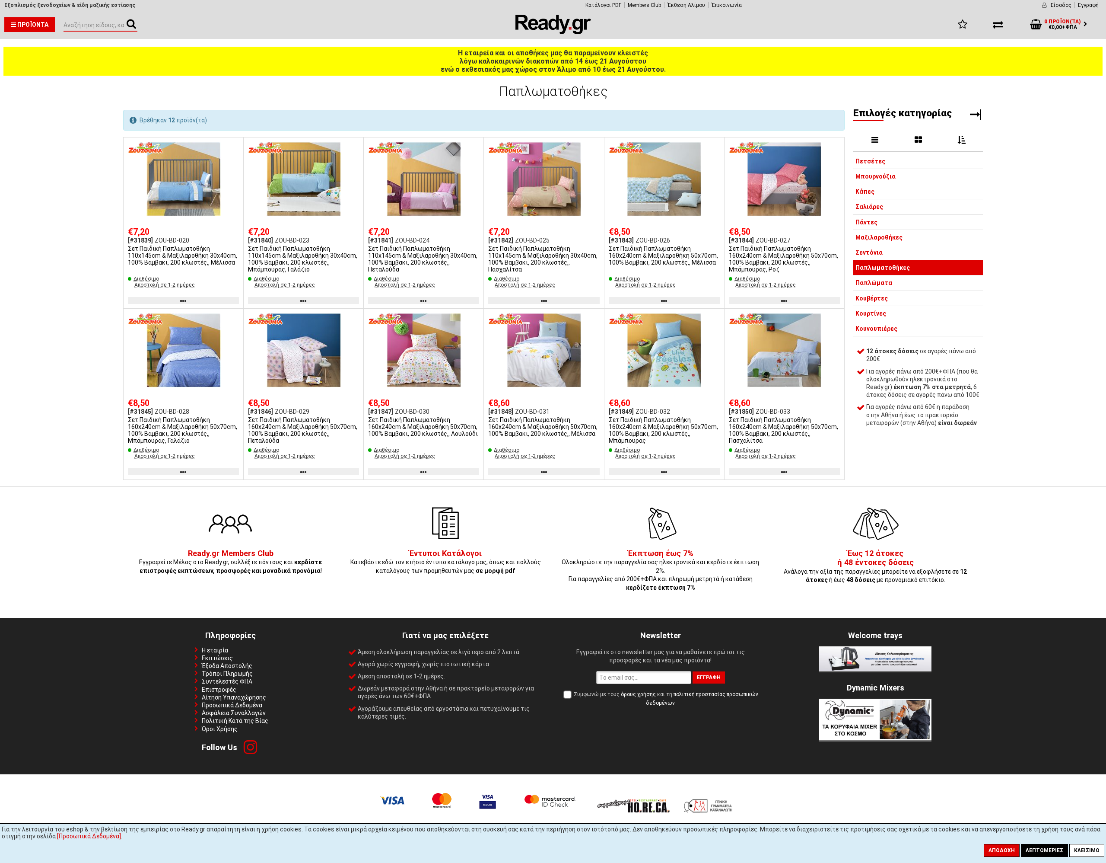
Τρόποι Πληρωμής (227, 673)
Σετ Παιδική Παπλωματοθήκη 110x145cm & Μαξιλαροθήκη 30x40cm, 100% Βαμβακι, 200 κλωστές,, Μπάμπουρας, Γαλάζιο (302, 259)
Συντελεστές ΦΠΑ (227, 681)
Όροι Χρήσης (220, 729)
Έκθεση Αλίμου (686, 5)
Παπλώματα (873, 283)
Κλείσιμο (1087, 850)
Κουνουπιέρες (876, 328)
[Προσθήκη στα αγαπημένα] (234, 147)
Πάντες (866, 222)
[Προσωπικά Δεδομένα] (89, 836)
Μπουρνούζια (875, 176)
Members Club (644, 5)
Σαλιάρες (869, 207)
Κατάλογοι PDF (603, 5)
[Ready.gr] (553, 32)
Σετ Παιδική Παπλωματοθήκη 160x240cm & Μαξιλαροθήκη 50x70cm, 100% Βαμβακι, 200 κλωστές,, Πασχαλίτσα (783, 430)
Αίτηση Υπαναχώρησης (234, 697)
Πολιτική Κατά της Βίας (235, 720)
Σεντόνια (869, 252)
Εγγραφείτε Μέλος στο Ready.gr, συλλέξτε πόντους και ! (230, 562)
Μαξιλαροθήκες (879, 237)
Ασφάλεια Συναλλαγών (234, 713)
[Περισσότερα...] (183, 179)
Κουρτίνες (870, 313)
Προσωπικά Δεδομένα (232, 705)
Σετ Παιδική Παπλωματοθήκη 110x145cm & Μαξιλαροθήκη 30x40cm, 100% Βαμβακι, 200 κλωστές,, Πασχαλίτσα (542, 259)
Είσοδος (1061, 5)
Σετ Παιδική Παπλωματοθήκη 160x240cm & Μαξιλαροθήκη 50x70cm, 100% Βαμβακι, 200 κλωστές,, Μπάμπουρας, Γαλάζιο (182, 430)
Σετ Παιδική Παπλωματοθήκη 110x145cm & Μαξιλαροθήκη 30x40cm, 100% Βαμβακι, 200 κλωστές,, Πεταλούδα (422, 259)
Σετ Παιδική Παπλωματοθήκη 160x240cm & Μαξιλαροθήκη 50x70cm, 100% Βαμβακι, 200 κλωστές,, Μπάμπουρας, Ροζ (783, 259)
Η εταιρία (215, 650)
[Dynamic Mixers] (875, 738)
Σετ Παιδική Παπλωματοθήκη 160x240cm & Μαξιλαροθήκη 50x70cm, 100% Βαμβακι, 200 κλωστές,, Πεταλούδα (302, 430)
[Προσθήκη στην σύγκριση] (234, 163)
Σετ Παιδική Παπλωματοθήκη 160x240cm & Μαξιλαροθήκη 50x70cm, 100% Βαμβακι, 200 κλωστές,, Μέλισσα (663, 255)
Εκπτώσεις (217, 658)
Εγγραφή (1088, 5)
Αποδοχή (1001, 850)
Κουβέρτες (871, 298)
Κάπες (864, 192)
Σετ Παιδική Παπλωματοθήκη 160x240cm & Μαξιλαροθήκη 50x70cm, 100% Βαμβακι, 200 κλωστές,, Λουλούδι (423, 426)
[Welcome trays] (875, 668)
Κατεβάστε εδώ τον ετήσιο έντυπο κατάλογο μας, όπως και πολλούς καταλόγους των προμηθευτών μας (445, 562)
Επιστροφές (219, 689)
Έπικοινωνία (727, 5)
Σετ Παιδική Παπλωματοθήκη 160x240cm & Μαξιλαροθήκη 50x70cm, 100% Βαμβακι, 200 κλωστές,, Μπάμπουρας (663, 430)
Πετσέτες (870, 161)
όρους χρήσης (638, 694)
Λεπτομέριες (1044, 850)
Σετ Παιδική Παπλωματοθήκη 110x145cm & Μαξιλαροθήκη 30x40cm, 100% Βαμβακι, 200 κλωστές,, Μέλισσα (182, 255)
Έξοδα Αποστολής (227, 665)
